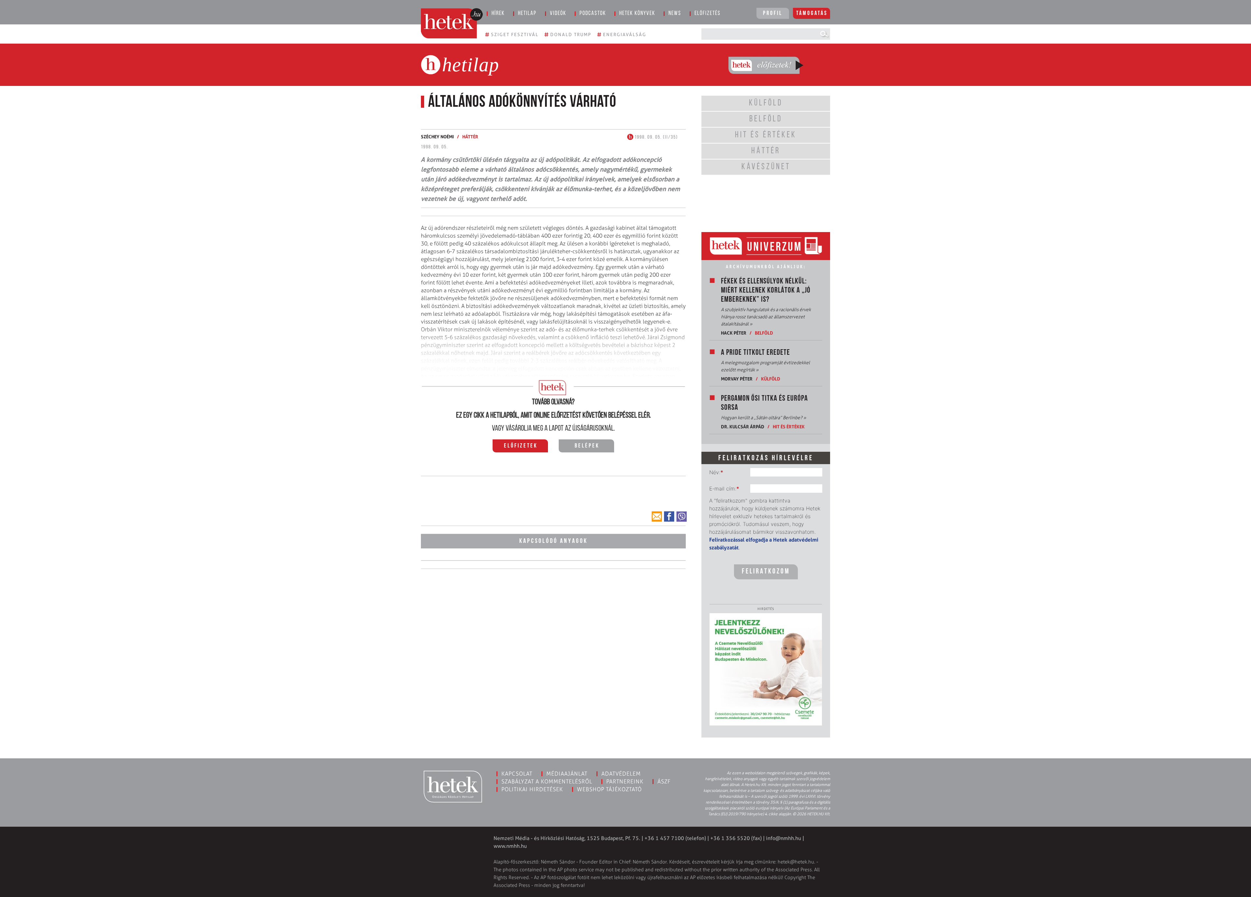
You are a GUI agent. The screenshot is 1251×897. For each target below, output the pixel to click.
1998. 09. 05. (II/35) (655, 137)
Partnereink (624, 781)
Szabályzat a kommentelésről (546, 781)
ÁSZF (664, 781)
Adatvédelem (621, 773)
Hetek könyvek (637, 14)
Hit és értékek (789, 426)
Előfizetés (708, 14)
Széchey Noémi (437, 136)
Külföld (770, 378)
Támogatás (812, 14)
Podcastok (593, 14)
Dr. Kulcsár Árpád (742, 426)
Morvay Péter (737, 378)
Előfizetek (521, 446)
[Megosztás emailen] (657, 516)
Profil (773, 14)
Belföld (764, 333)
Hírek (498, 14)
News (675, 14)
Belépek (587, 446)
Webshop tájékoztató (609, 789)
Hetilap (527, 14)
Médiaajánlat (566, 773)
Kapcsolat (516, 773)
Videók (558, 14)
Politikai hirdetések (532, 789)
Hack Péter (733, 333)
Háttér (470, 136)
